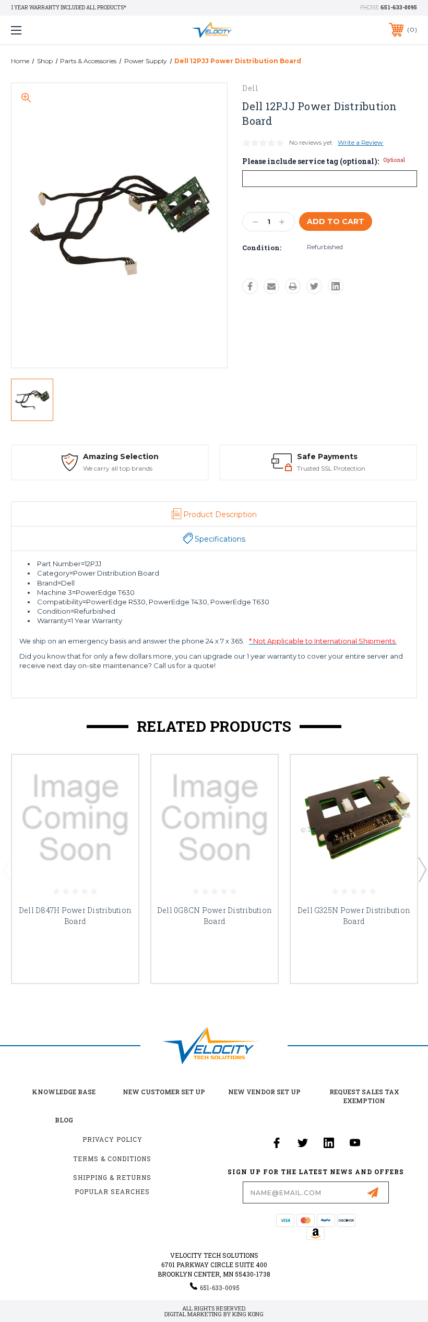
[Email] (271, 286)
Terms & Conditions (112, 1158)
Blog (64, 1120)
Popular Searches (112, 1191)
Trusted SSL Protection (331, 468)
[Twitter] (314, 286)
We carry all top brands (117, 468)
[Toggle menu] (51, 30)
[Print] (293, 286)
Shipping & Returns (112, 1177)
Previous (7, 869)
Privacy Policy (112, 1139)
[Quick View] (117, 775)
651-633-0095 (399, 7)
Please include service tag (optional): (323, 161)
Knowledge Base (64, 1091)
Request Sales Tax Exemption (364, 1096)
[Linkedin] (335, 286)
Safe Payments (327, 456)
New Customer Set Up (164, 1091)
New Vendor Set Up (264, 1091)
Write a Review (360, 142)
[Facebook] (250, 286)
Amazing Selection (121, 456)
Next (422, 869)
